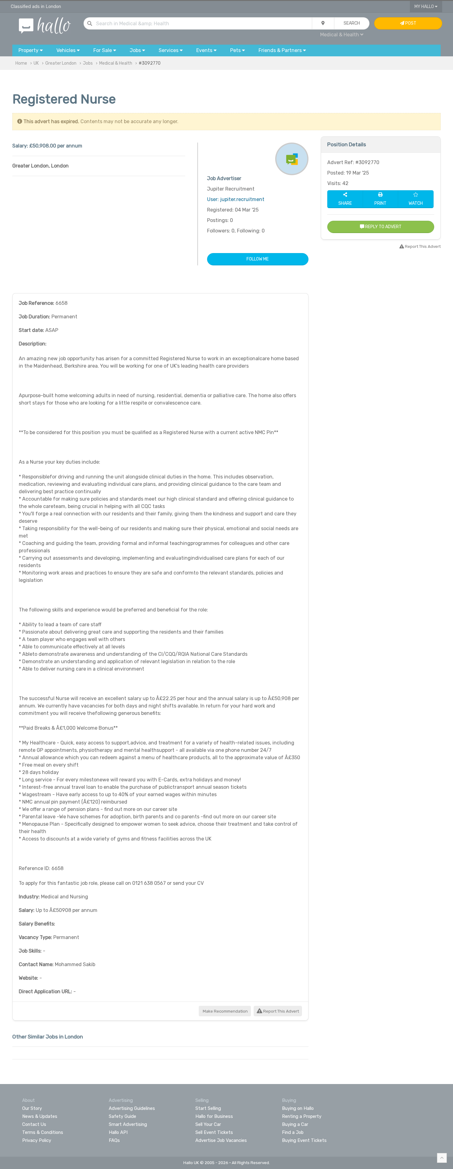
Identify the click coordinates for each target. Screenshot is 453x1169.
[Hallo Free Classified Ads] (45, 25)
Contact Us (34, 1124)
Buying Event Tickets (304, 1140)
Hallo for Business (214, 1116)
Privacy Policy (36, 1140)
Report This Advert (280, 1011)
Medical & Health (115, 63)
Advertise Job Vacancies (221, 1140)
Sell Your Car (208, 1124)
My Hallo (424, 6)
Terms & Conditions (42, 1132)
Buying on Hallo (298, 1108)
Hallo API (118, 1132)
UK (36, 63)
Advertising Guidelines (132, 1108)
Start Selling (208, 1108)
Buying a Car (295, 1124)
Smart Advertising (128, 1124)
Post (410, 23)
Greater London (60, 63)
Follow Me (258, 259)
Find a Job (293, 1132)
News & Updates (39, 1116)
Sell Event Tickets (214, 1132)
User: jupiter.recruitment (235, 199)
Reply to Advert (383, 226)
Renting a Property (301, 1116)
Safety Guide (122, 1116)
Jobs (88, 63)
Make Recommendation (225, 1011)
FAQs (114, 1140)
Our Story (32, 1108)
